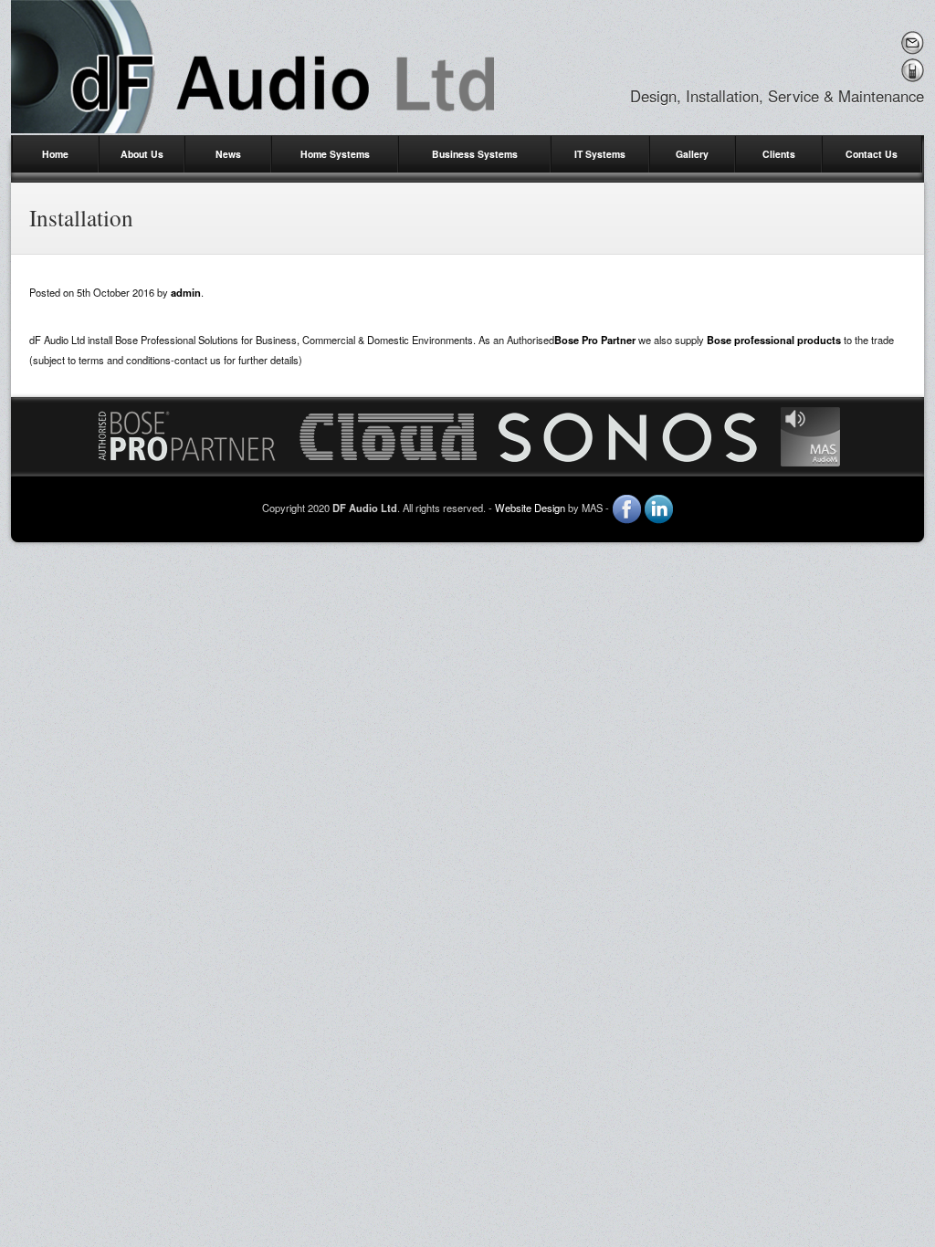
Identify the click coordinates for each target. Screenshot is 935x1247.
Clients (778, 154)
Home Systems (335, 154)
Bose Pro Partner (595, 339)
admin (186, 292)
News (228, 154)
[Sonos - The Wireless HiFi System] (628, 434)
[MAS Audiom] (810, 434)
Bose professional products (774, 339)
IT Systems (599, 154)
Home (55, 154)
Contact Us (872, 154)
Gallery (692, 154)
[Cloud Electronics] (388, 434)
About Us (142, 154)
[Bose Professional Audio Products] (186, 434)
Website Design (530, 507)
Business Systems (475, 154)
